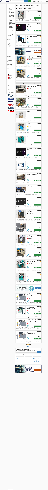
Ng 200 (25, 361)
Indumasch (9, 53)
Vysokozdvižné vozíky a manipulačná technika (11, 34)
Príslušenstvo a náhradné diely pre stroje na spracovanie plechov (11, 12)
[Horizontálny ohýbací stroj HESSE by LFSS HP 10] (21, 60)
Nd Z (25, 360)
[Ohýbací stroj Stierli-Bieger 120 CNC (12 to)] (21, 277)
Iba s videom (9, 91)
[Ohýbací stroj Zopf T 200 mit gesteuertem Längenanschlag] (21, 189)
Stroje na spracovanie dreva (11, 31)
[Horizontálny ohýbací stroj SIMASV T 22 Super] (21, 239)
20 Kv (16, 357)
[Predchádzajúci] (16, 14)
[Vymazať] (27, 7)
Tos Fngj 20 (34, 355)
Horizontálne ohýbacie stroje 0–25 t (12, 10)
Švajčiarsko (10, 77)
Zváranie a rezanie (11, 26)
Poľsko (10, 78)
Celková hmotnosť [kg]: (9, 64)
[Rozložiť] (28, 21)
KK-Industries (10, 42)
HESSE (9, 46)
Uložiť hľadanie (29, 344)
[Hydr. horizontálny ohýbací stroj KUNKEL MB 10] (21, 114)
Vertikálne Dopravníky (36, 358)
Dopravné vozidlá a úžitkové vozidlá (11, 29)
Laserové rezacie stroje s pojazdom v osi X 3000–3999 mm (11, 15)
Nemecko (10, 74)
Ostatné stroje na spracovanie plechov (11, 19)
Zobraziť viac (29, 362)
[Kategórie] (10, 1)
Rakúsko (10, 75)
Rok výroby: (8, 61)
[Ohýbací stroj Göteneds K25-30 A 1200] (21, 15)
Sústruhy (10, 22)
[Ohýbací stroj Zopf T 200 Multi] (21, 214)
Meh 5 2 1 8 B (26, 355)
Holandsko (10, 76)
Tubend (9, 43)
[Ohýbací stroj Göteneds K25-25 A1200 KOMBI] (21, 89)
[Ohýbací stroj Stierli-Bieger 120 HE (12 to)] (21, 264)
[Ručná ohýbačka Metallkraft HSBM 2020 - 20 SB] (21, 164)
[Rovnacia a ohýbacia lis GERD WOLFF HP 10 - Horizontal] (21, 39)
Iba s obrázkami (10, 90)
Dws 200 (17, 358)
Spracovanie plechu (11, 8)
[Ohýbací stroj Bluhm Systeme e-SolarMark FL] (21, 227)
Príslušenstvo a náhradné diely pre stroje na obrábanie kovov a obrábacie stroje (12, 24)
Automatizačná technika (10, 32)
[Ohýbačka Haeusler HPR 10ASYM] (21, 102)
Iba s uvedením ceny (10, 60)
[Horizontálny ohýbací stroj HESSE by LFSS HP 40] (21, 73)
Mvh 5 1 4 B (26, 357)
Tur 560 (34, 357)
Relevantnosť (38, 5)
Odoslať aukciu (38, 52)
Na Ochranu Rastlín (27, 358)
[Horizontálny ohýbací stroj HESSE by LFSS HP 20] (21, 252)
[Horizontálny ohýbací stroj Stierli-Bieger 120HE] (21, 139)
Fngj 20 (17, 360)
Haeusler (9, 52)
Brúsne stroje (11, 27)
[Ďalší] (25, 14)
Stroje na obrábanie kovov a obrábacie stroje (11, 6)
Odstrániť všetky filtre (30, 8)
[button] (47, 1)
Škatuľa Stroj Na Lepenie (36, 360)
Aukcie (9, 87)
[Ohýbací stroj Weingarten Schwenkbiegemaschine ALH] (21, 177)
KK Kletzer (9, 41)
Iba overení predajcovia (11, 92)
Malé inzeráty (10, 86)
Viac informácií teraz (38, 288)
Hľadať (26, 1)
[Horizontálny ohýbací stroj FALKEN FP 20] (21, 127)
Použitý (9, 83)
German (17, 361)
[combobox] (11, 73)
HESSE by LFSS (10, 47)
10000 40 (17, 355)
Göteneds (9, 45)
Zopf (8, 44)
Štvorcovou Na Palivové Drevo (37, 361)
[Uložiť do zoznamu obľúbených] (40, 12)
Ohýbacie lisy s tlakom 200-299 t (11, 20)
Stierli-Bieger (9, 48)
